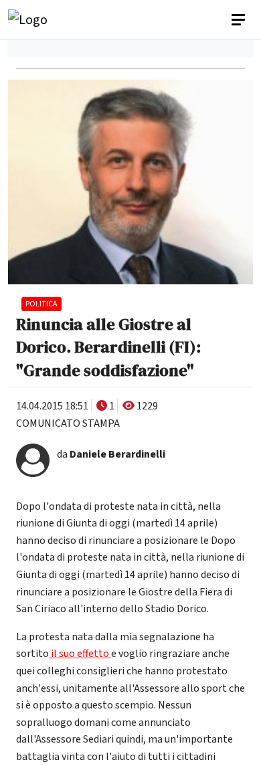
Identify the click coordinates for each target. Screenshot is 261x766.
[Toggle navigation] (239, 20)
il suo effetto (80, 653)
